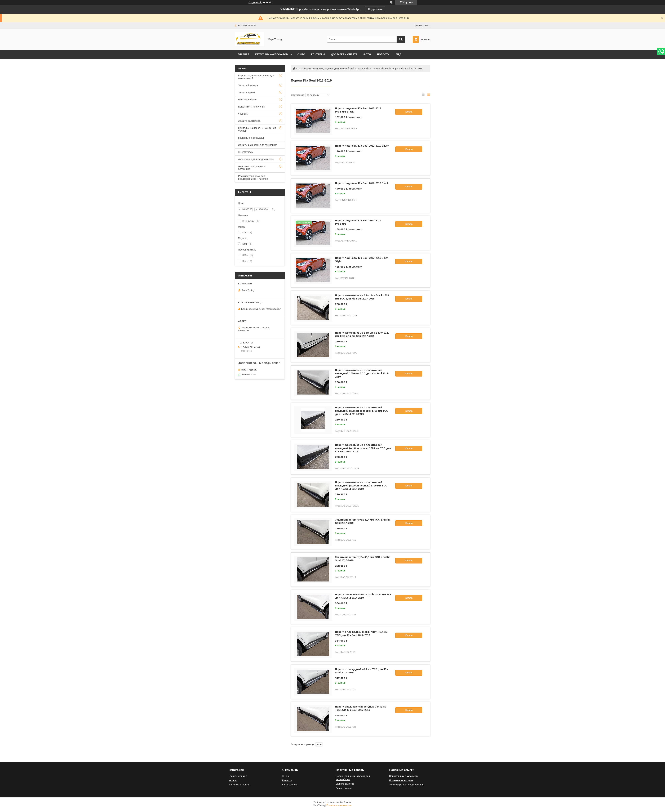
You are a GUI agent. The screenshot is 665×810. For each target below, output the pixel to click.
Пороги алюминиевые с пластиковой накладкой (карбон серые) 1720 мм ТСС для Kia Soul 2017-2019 (363, 448)
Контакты (318, 54)
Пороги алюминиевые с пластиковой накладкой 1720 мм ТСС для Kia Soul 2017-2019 (362, 373)
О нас (301, 54)
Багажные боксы (247, 99)
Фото (367, 54)
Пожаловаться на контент (339, 805)
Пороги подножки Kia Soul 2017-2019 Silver (362, 145)
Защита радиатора (249, 120)
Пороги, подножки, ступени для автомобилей (328, 68)
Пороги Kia (363, 68)
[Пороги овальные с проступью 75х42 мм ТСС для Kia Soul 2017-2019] (313, 719)
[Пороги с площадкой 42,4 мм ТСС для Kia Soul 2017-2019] (313, 682)
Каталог (233, 780)
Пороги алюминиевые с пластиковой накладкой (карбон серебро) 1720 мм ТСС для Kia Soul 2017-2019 (361, 410)
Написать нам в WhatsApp (403, 776)
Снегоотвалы (245, 152)
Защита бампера (345, 783)
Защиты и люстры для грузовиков (257, 145)
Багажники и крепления (251, 106)
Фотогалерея (289, 784)
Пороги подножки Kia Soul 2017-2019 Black (361, 183)
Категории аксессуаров (271, 54)
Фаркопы (243, 113)
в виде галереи (423, 95)
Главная (243, 54)
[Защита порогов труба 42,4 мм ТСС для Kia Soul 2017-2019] (313, 532)
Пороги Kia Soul (381, 68)
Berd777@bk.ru (249, 369)
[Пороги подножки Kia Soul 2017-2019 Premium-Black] (313, 121)
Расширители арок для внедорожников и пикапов (253, 177)
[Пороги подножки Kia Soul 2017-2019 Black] (313, 195)
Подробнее (375, 9)
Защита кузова (246, 92)
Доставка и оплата (344, 54)
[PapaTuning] (249, 45)
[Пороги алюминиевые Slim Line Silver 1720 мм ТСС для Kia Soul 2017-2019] (313, 345)
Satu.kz (347, 802)
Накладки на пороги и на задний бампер (257, 129)
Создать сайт (255, 2)
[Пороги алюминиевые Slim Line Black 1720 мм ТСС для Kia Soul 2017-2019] (313, 308)
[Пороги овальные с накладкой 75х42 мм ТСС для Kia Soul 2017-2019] (313, 607)
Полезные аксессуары (251, 137)
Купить (409, 112)
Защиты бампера (248, 85)
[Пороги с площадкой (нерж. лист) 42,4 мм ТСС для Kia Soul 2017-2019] (313, 644)
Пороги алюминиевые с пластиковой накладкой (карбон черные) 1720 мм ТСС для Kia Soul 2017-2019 (361, 485)
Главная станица (238, 776)
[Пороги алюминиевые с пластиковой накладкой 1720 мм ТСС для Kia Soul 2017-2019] (313, 382)
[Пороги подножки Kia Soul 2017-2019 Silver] (313, 158)
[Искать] (401, 39)
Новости (383, 54)
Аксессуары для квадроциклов (256, 159)
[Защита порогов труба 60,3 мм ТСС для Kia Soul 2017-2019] (313, 569)
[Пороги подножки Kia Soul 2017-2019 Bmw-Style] (313, 270)
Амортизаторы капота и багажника (251, 167)
